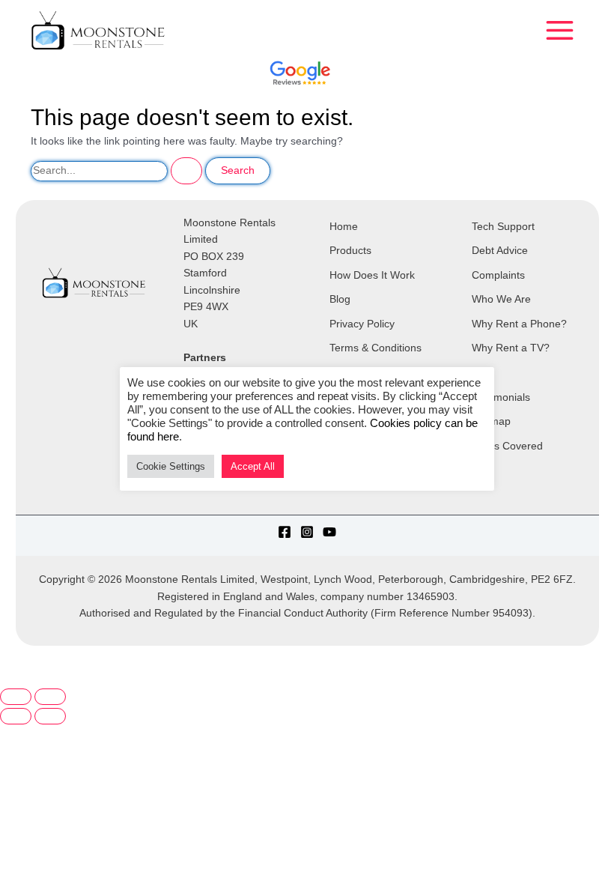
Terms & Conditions (375, 348)
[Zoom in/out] (15, 696)
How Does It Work (372, 275)
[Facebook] (284, 532)
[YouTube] (329, 532)
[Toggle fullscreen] (50, 696)
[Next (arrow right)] (50, 716)
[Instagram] (307, 532)
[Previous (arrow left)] (15, 716)
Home (343, 226)
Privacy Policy (362, 324)
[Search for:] (118, 170)
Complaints (498, 275)
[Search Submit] (186, 170)
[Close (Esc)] (126, 679)
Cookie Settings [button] (170, 466)
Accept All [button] (253, 466)
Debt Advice (500, 250)
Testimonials (501, 397)
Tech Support (503, 226)
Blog (339, 299)
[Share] (87, 679)
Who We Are (501, 299)
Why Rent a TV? (511, 348)
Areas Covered (507, 446)
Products (350, 250)
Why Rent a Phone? (519, 324)
